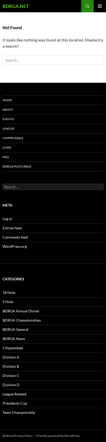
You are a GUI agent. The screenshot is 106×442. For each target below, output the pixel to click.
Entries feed (12, 228)
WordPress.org (15, 246)
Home (7, 100)
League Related (14, 394)
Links (7, 147)
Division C (11, 375)
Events (8, 119)
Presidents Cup (15, 403)
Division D (11, 385)
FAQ (6, 157)
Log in (7, 219)
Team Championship (19, 412)
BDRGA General (16, 329)
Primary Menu (100, 6)
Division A (11, 357)
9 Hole (8, 302)
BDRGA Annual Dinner (21, 311)
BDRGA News (14, 338)
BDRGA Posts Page (17, 166)
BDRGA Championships (22, 320)
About (8, 109)
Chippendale (13, 138)
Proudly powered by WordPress (58, 436)
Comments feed (15, 237)
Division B (11, 366)
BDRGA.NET (16, 6)
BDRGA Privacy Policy (18, 436)
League (8, 128)
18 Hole (9, 292)
